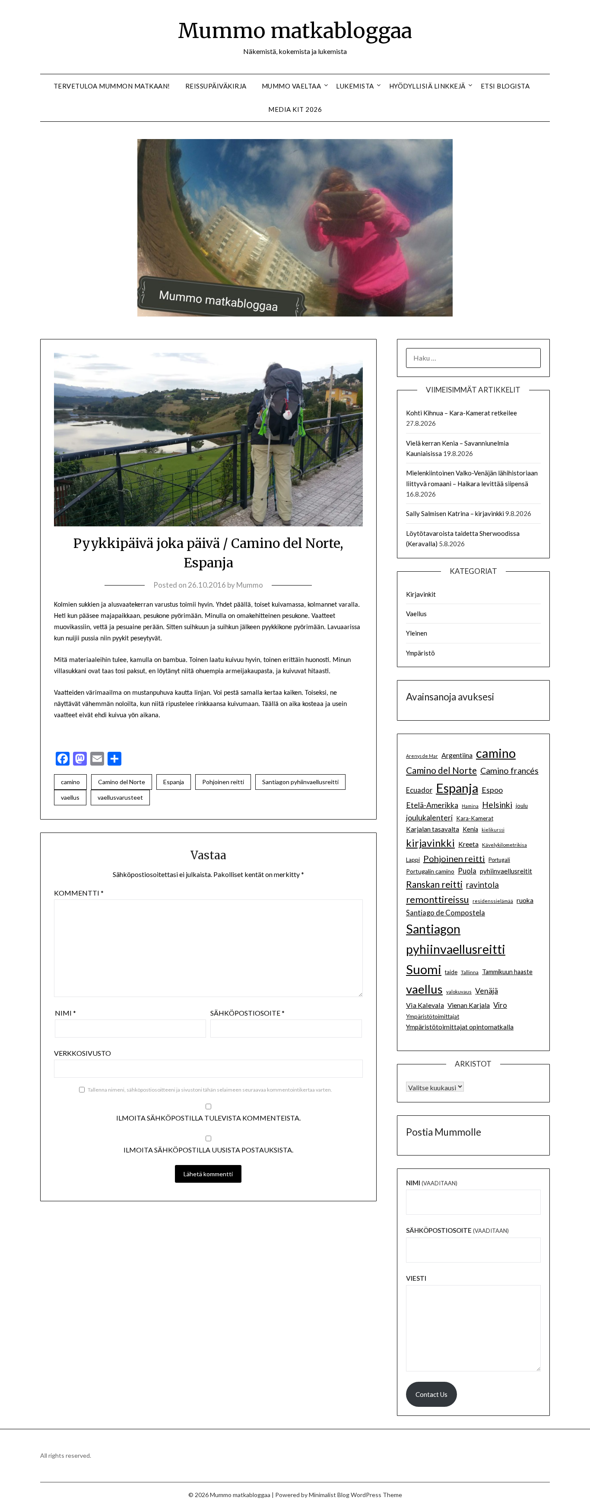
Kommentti (79, 893)
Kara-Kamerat (474, 818)
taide (451, 972)
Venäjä (486, 990)
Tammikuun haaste (507, 971)
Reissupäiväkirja (216, 86)
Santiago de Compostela (445, 913)
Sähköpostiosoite (247, 1013)
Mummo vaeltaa (291, 86)
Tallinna (470, 972)
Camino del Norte (121, 781)
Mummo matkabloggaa (295, 31)
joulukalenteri (429, 817)
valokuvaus (459, 991)
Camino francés (509, 771)
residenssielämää (493, 901)
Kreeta (468, 844)
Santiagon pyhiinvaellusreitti (300, 781)
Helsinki (497, 805)
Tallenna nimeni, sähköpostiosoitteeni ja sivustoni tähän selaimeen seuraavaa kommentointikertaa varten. (210, 1089)
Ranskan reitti (434, 884)
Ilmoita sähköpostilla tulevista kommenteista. (208, 1118)
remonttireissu (437, 899)
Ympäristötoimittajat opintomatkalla (460, 1027)
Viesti (416, 1278)
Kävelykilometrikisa (504, 845)
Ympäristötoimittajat (432, 1016)
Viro (500, 1005)
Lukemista (355, 86)
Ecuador (419, 790)
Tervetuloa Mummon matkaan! (112, 86)
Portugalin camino (430, 871)
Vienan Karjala (468, 1005)
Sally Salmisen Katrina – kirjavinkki (455, 513)
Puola (467, 871)
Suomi (423, 969)
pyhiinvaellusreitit (506, 871)
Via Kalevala (425, 1005)
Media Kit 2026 (295, 109)
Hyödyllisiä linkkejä (427, 86)
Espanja (173, 781)
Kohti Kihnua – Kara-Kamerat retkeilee (461, 413)
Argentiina (457, 755)
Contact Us (431, 1394)
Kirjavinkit (421, 594)
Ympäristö (420, 653)
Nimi (65, 1013)
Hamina (470, 806)
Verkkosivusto (82, 1053)
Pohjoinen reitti (223, 781)
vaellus (70, 797)
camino (70, 781)
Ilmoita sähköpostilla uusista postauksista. (208, 1150)
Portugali (499, 860)
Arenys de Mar (422, 756)
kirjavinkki (430, 842)
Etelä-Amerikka (432, 805)
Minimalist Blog (329, 1494)
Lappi (413, 859)
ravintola (482, 885)
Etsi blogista (505, 86)
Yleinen (416, 633)
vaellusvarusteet (120, 797)
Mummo (249, 584)
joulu (522, 805)
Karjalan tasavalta (432, 829)
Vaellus (416, 613)
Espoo (492, 790)
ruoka (525, 900)
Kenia (470, 829)
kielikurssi (493, 830)
